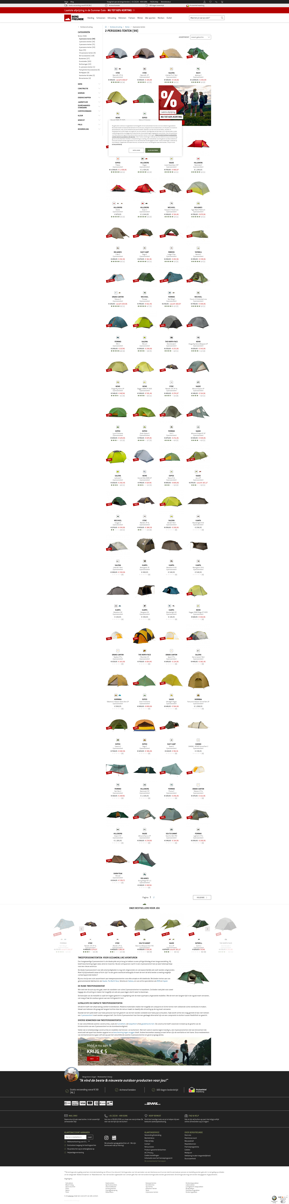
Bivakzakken (190, 1188)
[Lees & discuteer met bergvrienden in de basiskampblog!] (115, 1138)
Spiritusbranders (111, 1185)
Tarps (147, 1190)
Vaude (104, 981)
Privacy (150, 1153)
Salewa (130, 981)
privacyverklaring (117, 144)
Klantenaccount (191, 1138)
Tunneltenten (150, 1185)
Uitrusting (112, 18)
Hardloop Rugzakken (193, 1190)
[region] (145, 138)
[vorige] (81, 928)
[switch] (283, 1201)
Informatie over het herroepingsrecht (158, 1158)
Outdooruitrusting (116, 27)
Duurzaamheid (190, 1158)
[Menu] (287, 1196)
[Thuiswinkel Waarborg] (197, 1090)
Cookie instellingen (151, 1155)
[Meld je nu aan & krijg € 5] (144, 1051)
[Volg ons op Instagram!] (108, 1138)
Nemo (67, 1190)
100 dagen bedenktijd (156, 5)
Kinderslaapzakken (192, 1183)
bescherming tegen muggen (124, 1032)
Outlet (169, 18)
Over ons (188, 1135)
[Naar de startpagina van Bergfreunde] (74, 18)
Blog (72, 2)
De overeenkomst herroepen (155, 1161)
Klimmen (122, 18)
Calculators (69, 1183)
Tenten (127, 27)
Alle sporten (150, 18)
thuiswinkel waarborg (196, 5)
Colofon (187, 1150)
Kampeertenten (151, 1183)
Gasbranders (110, 1183)
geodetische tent (147, 1024)
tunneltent (121, 1024)
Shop (66, 2)
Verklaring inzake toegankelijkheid (198, 1156)
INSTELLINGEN (136, 150)
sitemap (71, 1196)
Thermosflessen (111, 1187)
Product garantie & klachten (155, 1150)
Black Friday (69, 1185)
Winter (140, 18)
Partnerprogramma (192, 1147)
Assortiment (184, 37)
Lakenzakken (190, 1185)
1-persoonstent (87, 1015)
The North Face (113, 981)
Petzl (67, 1188)
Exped (165, 981)
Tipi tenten (149, 1187)
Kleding (90, 18)
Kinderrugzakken (191, 1192)
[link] (89, 27)
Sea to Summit (70, 1187)
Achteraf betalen (114, 5)
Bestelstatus (149, 1138)
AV (145, 1153)
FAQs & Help (149, 1141)
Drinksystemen (111, 1188)
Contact (147, 1144)
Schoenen (100, 18)
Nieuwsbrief (189, 1141)
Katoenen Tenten (151, 1188)
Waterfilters (109, 1192)
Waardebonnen (190, 1144)
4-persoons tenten (152, 1192)
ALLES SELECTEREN (153, 150)
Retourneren (149, 1147)
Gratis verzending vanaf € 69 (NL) (80, 5)
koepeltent (133, 1024)
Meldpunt (188, 1153)
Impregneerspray (111, 1190)
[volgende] (207, 928)
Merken (161, 18)
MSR (158, 981)
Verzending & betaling (152, 1135)
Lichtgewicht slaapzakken (194, 1187)
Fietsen (131, 18)
